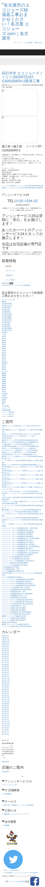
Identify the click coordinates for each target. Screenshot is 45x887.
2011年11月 (6, 724)
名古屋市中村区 (7, 314)
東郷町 (4, 373)
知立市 (4, 361)
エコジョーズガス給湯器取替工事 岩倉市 (15, 565)
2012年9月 (5, 703)
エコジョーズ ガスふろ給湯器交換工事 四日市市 (17, 600)
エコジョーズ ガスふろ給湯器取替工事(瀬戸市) (17, 548)
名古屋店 (6, 771)
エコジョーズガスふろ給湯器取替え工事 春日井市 (18, 561)
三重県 (4, 396)
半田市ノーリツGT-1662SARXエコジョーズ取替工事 (19, 448)
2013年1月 (5, 695)
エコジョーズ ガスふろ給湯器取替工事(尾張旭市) (18, 532)
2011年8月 (5, 730)
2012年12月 (6, 697)
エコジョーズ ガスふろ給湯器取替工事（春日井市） (19, 544)
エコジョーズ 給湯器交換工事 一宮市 (14, 591)
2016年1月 (5, 675)
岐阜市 (4, 389)
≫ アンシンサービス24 (9, 785)
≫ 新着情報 (5, 814)
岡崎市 (4, 383)
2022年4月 (5, 644)
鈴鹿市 (4, 400)
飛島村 (4, 375)
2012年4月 (5, 713)
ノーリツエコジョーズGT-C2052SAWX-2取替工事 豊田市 (20, 512)
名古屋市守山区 (7, 306)
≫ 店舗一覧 (5, 805)
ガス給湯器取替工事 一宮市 (10, 569)
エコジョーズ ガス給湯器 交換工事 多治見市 (16, 614)
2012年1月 (5, 720)
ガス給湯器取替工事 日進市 (10, 567)
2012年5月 (5, 711)
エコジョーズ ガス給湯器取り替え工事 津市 (16, 587)
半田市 (4, 338)
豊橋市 (4, 385)
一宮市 (4, 334)
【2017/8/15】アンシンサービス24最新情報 (16, 285)
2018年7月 (5, 652)
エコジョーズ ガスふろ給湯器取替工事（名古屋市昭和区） (21, 546)
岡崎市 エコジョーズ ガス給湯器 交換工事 (15, 624)
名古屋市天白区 (7, 330)
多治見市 (5, 394)
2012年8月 (5, 705)
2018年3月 (5, 654)
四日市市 (5, 398)
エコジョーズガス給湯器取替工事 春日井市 (16, 557)
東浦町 (4, 377)
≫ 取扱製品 (13, 805)
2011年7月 (5, 732)
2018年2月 (5, 656)
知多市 (4, 359)
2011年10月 (6, 726)
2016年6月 (5, 668)
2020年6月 (5, 650)
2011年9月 (5, 728)
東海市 (4, 355)
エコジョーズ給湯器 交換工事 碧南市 (14, 620)
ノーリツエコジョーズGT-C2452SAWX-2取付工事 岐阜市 (24, 188)
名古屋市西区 (6, 312)
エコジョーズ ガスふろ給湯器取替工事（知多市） (18, 542)
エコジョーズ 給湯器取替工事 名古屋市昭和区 (16, 589)
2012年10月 (6, 701)
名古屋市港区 (6, 322)
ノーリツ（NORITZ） (9, 412)
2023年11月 (6, 640)
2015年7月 (5, 677)
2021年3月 (5, 648)
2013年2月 (5, 693)
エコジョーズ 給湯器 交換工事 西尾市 (14, 618)
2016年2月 (5, 673)
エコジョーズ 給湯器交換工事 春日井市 (14, 598)
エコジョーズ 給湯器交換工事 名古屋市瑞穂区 (16, 612)
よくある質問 (28, 42)
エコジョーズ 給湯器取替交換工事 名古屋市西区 (17, 593)
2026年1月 (5, 636)
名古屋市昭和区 (7, 316)
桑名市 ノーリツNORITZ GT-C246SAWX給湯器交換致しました (22, 465)
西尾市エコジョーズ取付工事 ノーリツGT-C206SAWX (19, 452)
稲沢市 (4, 353)
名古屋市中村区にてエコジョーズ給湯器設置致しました (20, 454)
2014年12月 (6, 679)
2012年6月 (5, 709)
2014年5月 (5, 687)
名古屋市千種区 (7, 304)
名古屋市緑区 (6, 326)
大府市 (4, 357)
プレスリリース (11, 271)
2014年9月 (5, 685)
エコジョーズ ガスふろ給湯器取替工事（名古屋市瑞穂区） (21, 538)
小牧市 (4, 351)
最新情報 (8, 266)
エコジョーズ (6, 408)
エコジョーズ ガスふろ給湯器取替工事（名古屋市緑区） (20, 553)
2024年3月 (5, 638)
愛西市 (4, 369)
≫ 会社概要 (5, 825)
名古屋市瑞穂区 (7, 318)
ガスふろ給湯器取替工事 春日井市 (13, 571)
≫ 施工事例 (29, 805)
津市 (3, 404)
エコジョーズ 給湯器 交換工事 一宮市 (14, 606)
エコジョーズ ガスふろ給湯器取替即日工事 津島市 (18, 579)
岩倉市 (4, 365)
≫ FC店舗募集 (6, 794)
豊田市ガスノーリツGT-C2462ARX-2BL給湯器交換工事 (19, 440)
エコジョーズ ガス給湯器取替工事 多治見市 (16, 559)
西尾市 (4, 349)
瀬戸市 (4, 336)
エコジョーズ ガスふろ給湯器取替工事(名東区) (17, 530)
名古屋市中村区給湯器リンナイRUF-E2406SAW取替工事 (20, 446)
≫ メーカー (21, 805)
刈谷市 (4, 344)
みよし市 (5, 371)
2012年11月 (6, 699)
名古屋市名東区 (7, 328)
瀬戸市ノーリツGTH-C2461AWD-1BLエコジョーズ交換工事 (21, 434)
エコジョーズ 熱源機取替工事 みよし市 (14, 596)
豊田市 (4, 346)
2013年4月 (5, 689)
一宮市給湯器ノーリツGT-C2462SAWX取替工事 (17, 444)
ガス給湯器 (5, 406)
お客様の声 (9, 275)
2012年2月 (5, 718)
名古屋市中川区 (7, 320)
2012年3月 (5, 715)
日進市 (4, 367)
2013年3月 (5, 691)
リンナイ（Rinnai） (8, 414)
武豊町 (4, 381)
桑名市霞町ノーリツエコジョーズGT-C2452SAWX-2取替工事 (21, 510)
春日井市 (5, 332)
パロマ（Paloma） (8, 416)
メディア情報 (10, 280)
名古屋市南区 (6, 324)
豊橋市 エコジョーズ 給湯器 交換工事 (14, 616)
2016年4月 (5, 670)
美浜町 (4, 379)
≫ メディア (26, 814)
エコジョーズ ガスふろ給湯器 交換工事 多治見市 (17, 602)
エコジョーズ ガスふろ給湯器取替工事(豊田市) (17, 534)
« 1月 (3, 758)
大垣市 (4, 391)
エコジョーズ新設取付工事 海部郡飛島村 (15, 563)
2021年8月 (5, 646)
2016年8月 (5, 666)
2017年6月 (5, 658)
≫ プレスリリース (16, 814)
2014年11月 (6, 681)
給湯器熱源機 (6, 410)
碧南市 (4, 342)
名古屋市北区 (6, 310)
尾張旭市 (5, 363)
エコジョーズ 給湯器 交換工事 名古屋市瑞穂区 (17, 626)
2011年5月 (5, 734)
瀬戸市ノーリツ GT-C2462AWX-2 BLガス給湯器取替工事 (20, 442)
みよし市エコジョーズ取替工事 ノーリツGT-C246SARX (20, 450)
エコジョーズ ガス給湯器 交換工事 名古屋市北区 (17, 604)
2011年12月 (6, 722)
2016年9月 (5, 664)
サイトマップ (18, 42)
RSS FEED (5, 762)
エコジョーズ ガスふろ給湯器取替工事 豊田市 (16, 581)
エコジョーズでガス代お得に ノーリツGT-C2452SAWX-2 (20, 491)
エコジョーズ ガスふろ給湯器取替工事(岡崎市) (17, 536)
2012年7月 (5, 707)
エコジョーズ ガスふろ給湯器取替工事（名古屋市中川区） (21, 551)
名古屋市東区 (6, 308)
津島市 (4, 340)
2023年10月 (6, 642)
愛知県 (4, 301)
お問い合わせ (38, 42)
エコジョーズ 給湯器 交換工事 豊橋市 (14, 608)
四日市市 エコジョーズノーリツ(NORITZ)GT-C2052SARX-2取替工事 (22, 76)
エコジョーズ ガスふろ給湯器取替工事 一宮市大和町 (20, 528)
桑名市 (4, 402)
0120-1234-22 (26, 200)
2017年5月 (5, 660)
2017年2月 (5, 662)
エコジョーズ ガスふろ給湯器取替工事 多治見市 (17, 583)
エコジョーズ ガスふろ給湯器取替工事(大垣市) (17, 540)
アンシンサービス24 (8, 299)
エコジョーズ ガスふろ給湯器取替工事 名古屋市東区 (19, 585)
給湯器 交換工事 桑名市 (9, 622)
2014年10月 (6, 683)
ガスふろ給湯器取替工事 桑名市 (12, 577)
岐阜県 (4, 387)
